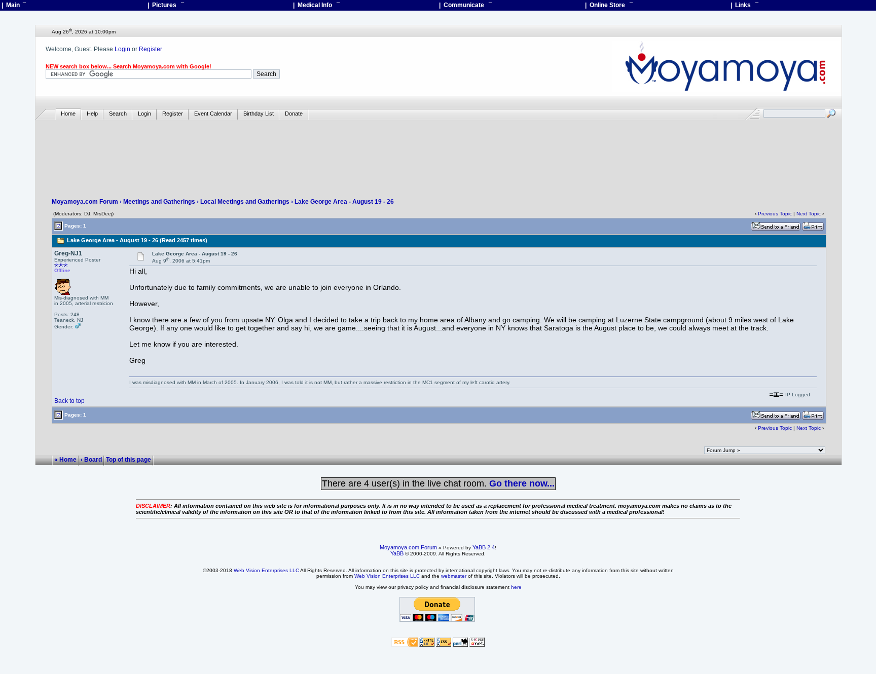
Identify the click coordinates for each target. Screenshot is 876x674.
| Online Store (609, 5)
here (516, 587)
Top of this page (128, 460)
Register (150, 49)
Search (118, 113)
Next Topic (808, 213)
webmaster (453, 576)
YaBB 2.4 (483, 547)
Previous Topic (775, 213)
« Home (65, 460)
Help (92, 113)
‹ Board (91, 460)
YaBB (397, 553)
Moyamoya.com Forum (85, 201)
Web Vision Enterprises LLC (266, 570)
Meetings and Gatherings (159, 201)
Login (122, 49)
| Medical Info (316, 5)
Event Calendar (213, 113)
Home (68, 113)
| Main (14, 5)
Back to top (69, 400)
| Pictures (166, 5)
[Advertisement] (438, 150)
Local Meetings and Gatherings (244, 201)
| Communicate (465, 5)
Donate (294, 113)
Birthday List (258, 113)
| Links (744, 5)
